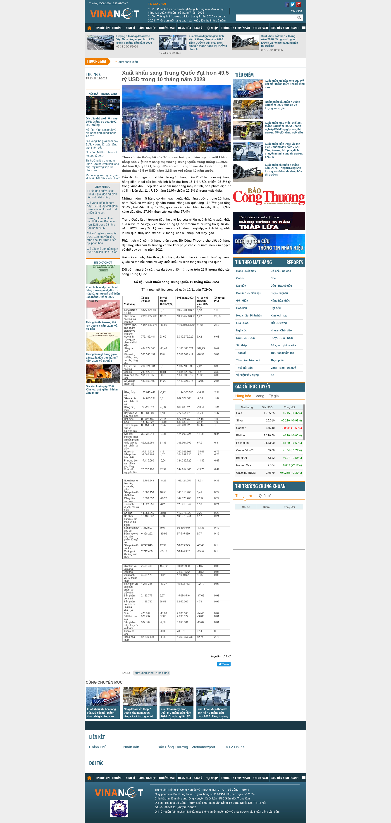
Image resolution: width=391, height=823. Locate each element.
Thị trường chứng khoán (260, 487)
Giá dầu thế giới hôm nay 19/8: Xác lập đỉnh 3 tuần (102, 250)
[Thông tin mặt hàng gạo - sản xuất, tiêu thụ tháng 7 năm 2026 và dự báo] (103, 350)
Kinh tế (130, 28)
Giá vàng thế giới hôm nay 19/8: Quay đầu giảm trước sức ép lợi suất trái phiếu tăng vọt (102, 207)
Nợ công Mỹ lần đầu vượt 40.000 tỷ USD (101, 154)
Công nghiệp (147, 28)
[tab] (243, 396)
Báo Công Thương (172, 747)
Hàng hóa (184, 28)
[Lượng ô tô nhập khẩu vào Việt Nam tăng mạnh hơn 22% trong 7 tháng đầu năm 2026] (100, 49)
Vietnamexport (203, 747)
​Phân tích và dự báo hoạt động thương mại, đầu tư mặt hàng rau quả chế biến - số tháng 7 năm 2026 (186, 11)
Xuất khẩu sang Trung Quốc (151, 673)
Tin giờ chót (157, 3)
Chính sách (260, 28)
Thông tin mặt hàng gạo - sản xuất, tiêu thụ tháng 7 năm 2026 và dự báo (187, 22)
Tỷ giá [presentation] (274, 396)
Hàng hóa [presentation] (243, 396)
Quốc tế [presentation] (265, 496)
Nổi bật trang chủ (103, 93)
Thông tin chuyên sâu (235, 28)
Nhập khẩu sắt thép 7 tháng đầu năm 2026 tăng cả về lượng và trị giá (282, 105)
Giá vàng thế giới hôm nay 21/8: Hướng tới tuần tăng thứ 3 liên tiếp (102, 144)
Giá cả (198, 28)
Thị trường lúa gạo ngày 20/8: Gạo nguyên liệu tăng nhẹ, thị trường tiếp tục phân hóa (102, 165)
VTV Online (235, 747)
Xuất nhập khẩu (128, 62)
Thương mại (167, 28)
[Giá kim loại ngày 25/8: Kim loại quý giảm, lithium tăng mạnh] (103, 382)
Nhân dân (131, 747)
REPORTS (294, 263)
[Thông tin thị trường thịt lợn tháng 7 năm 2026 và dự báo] (103, 318)
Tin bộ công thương (108, 28)
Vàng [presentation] (260, 396)
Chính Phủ (97, 747)
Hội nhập (212, 28)
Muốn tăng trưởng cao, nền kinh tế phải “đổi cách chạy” (102, 177)
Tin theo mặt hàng (253, 263)
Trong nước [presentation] (244, 496)
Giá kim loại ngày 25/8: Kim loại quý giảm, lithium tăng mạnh (102, 390)
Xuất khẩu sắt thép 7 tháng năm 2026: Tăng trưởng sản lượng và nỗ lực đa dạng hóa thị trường (279, 41)
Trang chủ (89, 28)
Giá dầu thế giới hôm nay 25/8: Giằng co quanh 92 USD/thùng (102, 122)
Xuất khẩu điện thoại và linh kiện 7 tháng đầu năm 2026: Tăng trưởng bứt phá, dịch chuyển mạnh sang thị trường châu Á (208, 43)
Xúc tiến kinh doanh (284, 28)
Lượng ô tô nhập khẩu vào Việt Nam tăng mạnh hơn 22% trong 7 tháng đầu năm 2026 (135, 39)
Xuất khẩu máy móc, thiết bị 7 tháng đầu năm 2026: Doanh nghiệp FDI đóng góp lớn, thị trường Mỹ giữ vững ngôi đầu (176, 716)
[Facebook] (287, 5)
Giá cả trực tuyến (252, 387)
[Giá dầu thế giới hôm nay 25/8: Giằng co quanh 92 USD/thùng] (103, 114)
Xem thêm (303, 27)
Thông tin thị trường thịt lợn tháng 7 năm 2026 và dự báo (187, 16)
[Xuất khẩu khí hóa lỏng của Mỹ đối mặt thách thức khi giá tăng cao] (103, 705)
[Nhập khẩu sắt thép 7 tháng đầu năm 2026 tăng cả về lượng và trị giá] (140, 705)
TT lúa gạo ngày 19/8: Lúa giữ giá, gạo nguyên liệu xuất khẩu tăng (102, 194)
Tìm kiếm (296, 11)
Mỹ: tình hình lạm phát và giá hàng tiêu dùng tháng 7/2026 (101, 133)
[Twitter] (293, 5)
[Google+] (298, 5)
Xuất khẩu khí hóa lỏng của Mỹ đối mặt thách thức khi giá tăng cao (101, 713)
